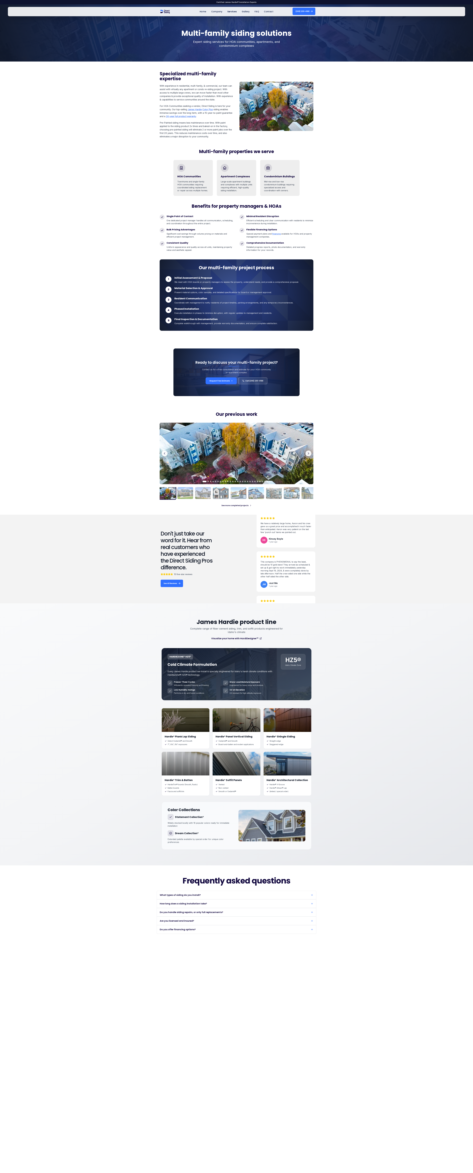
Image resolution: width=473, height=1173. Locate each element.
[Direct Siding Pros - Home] (165, 11)
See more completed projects (235, 505)
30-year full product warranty (181, 116)
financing (276, 234)
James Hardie (195, 109)
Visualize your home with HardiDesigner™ (234, 638)
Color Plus (207, 109)
